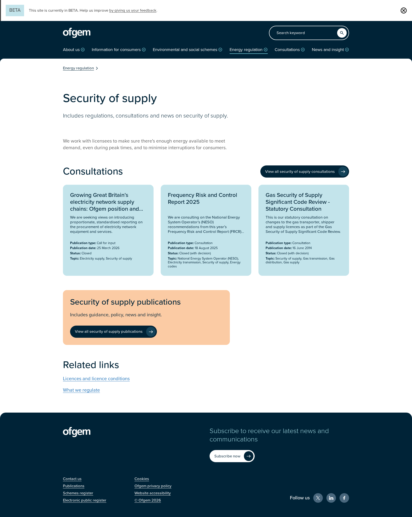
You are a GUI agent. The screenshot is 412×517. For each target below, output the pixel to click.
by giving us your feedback (132, 10)
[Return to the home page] (76, 33)
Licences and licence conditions (96, 379)
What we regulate (81, 390)
